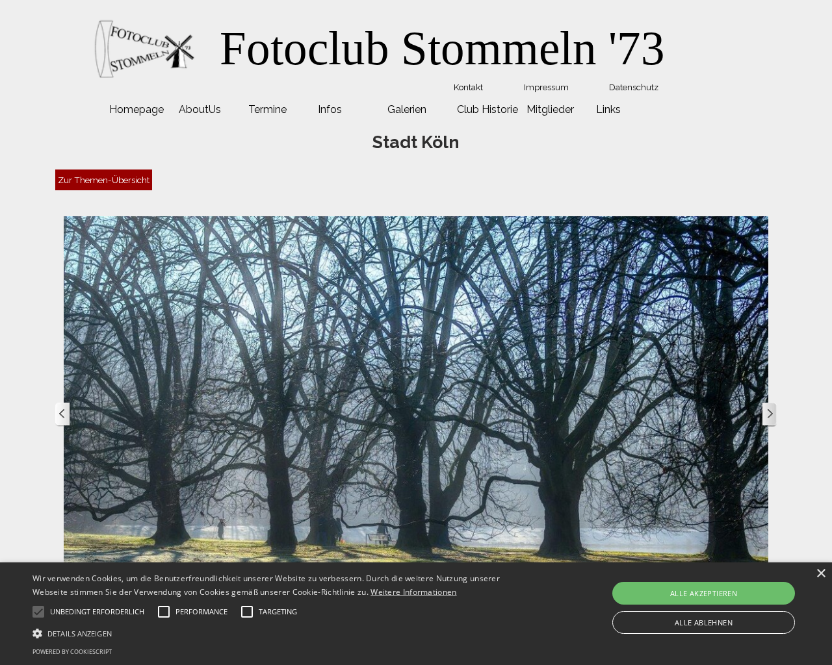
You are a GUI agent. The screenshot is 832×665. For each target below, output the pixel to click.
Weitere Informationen (413, 591)
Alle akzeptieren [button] (703, 593)
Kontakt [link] (468, 87)
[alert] (416, 613)
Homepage (136, 109)
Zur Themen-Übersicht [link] (104, 180)
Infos (330, 109)
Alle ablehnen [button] (704, 622)
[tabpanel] (442, 48)
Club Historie (487, 109)
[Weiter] (769, 415)
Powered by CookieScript (72, 651)
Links (608, 109)
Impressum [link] (546, 87)
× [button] (821, 574)
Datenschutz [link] (633, 87)
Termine (267, 109)
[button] (281, 632)
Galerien (406, 109)
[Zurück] (63, 415)
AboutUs (200, 109)
